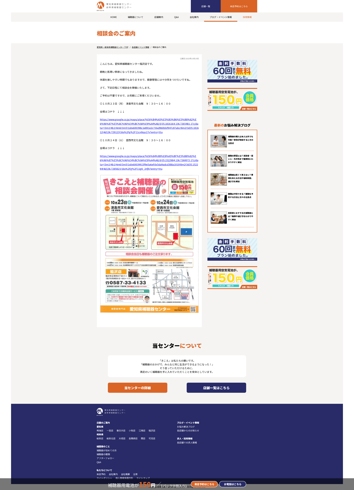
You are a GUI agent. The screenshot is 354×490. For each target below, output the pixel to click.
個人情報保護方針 (124, 478)
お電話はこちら (232, 484)
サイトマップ (143, 478)
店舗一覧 (205, 6)
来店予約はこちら (239, 6)
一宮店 (110, 430)
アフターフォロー (105, 458)
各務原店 (133, 438)
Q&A (176, 17)
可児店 (152, 438)
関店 (143, 438)
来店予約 (101, 474)
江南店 (142, 430)
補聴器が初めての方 (107, 450)
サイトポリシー (104, 478)
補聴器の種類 (103, 454)
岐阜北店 (111, 438)
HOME (113, 17)
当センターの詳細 (137, 387)
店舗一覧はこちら (216, 387)
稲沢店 (152, 430)
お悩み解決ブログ (186, 426)
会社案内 (194, 17)
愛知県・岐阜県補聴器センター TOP (112, 47)
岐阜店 (100, 438)
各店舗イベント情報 (140, 47)
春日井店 (121, 430)
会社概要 (125, 474)
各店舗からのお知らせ (188, 430)
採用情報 (247, 17)
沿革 (135, 474)
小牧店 (132, 430)
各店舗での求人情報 (187, 442)
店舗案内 (158, 17)
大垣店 (122, 438)
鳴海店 (100, 430)
